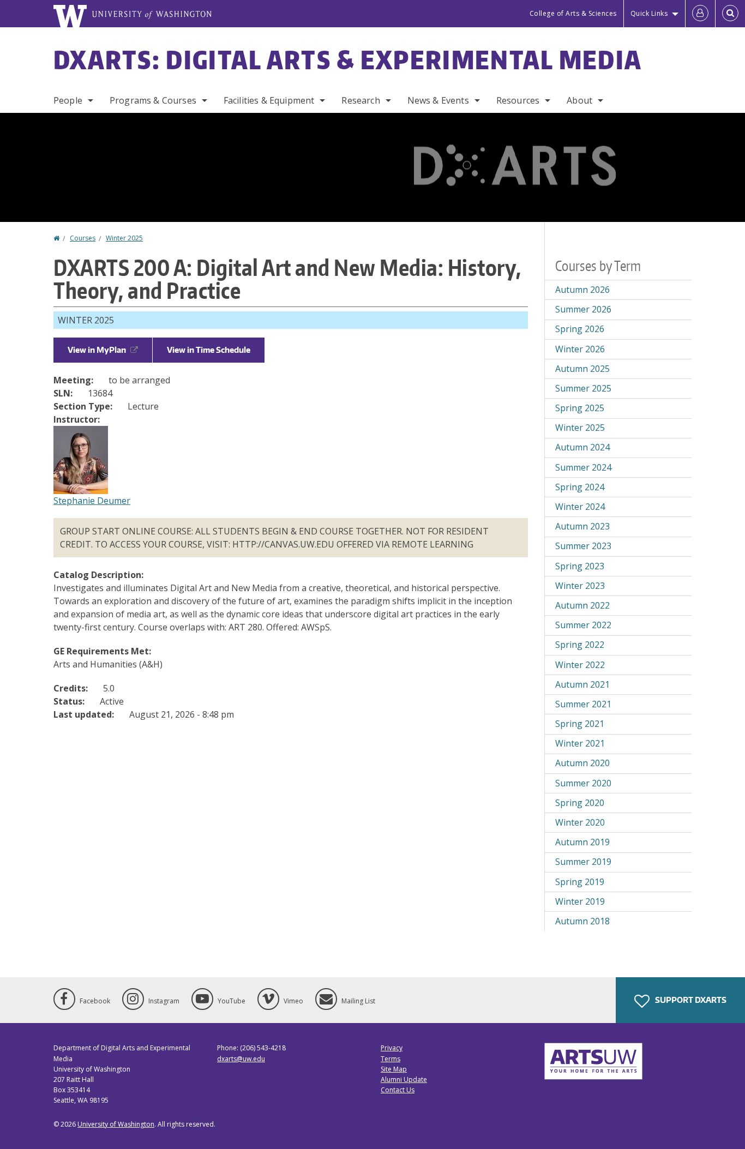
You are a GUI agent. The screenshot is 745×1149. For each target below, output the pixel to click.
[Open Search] (730, 13)
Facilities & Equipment (269, 100)
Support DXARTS (689, 999)
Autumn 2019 (582, 842)
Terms (390, 1058)
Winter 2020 (580, 822)
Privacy (391, 1047)
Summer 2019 (583, 862)
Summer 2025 (583, 388)
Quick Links (649, 13)
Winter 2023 (580, 586)
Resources (517, 100)
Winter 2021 (580, 743)
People (67, 100)
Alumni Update (404, 1079)
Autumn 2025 (582, 369)
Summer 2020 (583, 783)
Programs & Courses (153, 100)
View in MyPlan (97, 349)
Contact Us (397, 1089)
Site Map (394, 1069)
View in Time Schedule (208, 349)
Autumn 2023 (582, 526)
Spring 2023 (579, 566)
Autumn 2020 (582, 763)
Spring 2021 (579, 724)
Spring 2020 (579, 803)
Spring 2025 (579, 408)
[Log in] (700, 13)
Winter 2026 (580, 349)
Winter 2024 (580, 507)
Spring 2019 (579, 882)
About (579, 100)
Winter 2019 (580, 901)
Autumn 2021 (582, 684)
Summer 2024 (583, 467)
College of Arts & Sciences (573, 13)
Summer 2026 (583, 309)
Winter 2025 (124, 238)
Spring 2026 (579, 329)
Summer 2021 (583, 704)
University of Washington (115, 1124)
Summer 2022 (583, 625)
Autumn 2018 (582, 921)
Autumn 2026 (582, 290)
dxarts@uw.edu (241, 1058)
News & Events (438, 100)
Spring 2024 (579, 487)
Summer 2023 (583, 546)
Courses (82, 238)
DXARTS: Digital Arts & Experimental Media (347, 59)
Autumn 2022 (582, 605)
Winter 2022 (580, 665)
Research (360, 100)
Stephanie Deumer (91, 501)
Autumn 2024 (582, 447)
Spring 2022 (579, 645)
